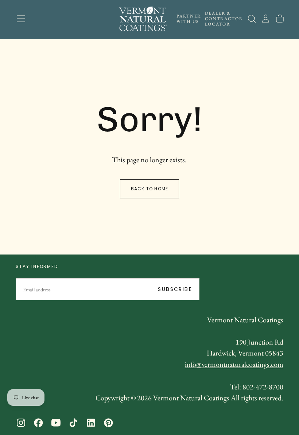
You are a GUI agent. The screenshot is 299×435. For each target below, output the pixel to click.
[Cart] (280, 19)
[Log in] (265, 19)
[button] (21, 18)
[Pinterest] (108, 422)
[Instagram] (21, 422)
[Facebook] (38, 422)
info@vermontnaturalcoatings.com (234, 364)
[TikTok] (73, 422)
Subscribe (175, 289)
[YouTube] (56, 422)
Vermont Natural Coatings (245, 320)
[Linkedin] (91, 422)
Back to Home (149, 189)
